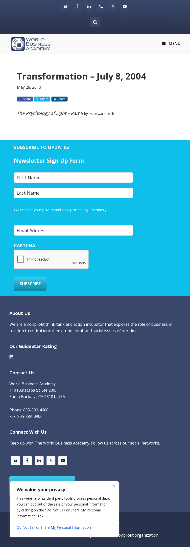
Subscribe (30, 283)
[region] (64, 509)
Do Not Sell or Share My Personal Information (54, 527)
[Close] (114, 485)
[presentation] (51, 259)
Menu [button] (175, 43)
